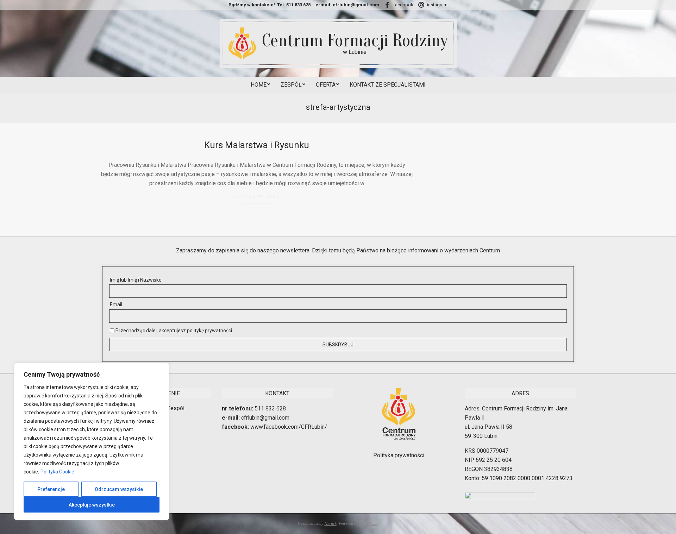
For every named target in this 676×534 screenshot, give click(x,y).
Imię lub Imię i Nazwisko (136, 280)
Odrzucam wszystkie (119, 489)
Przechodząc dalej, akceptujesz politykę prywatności (173, 330)
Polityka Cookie (57, 472)
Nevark (331, 523)
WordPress (368, 523)
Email (116, 304)
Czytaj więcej (257, 196)
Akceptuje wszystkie (92, 505)
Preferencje (51, 489)
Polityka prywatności (398, 455)
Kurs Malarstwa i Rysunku (256, 145)
